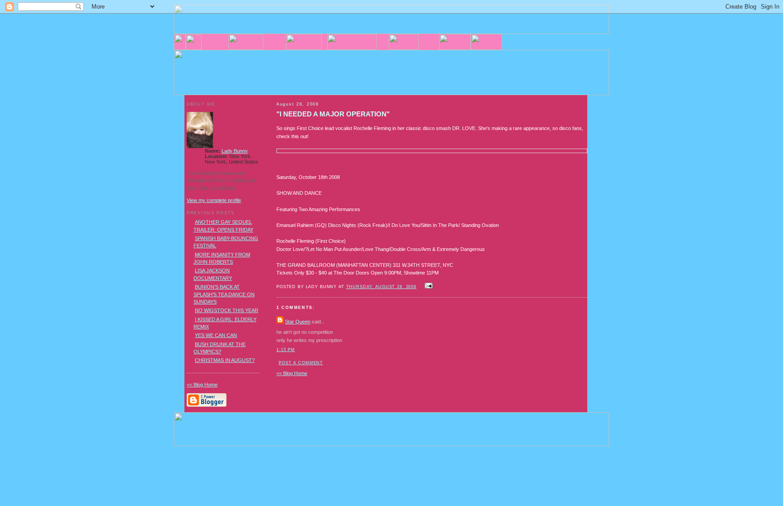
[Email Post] (427, 286)
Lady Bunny (235, 151)
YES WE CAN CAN (216, 335)
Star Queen (297, 321)
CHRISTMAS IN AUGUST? (225, 360)
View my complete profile (214, 200)
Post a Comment (301, 363)
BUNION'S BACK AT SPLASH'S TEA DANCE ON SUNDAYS (224, 294)
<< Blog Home (291, 373)
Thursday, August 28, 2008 (381, 286)
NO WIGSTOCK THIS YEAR (226, 310)
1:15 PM (285, 349)
